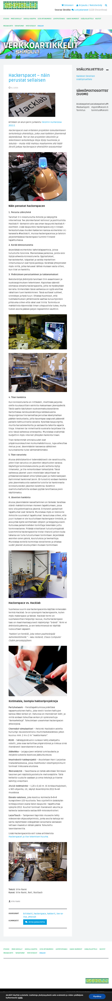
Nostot (98, 19)
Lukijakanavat (81, 10)
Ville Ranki (15, 901)
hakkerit (51, 913)
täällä (20, 997)
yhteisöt (32, 917)
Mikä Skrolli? (16, 19)
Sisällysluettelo (87, 19)
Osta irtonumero (44, 19)
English (41, 26)
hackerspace (40, 913)
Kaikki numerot (73, 19)
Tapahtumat (19, 26)
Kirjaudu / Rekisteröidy (90, 5)
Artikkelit (28, 913)
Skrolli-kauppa (29, 19)
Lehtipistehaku (59, 19)
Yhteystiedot (31, 26)
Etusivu (6, 19)
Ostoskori (69, 5)
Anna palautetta (36, 922)
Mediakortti (8, 26)
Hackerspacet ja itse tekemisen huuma (28, 836)
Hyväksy (97, 996)
